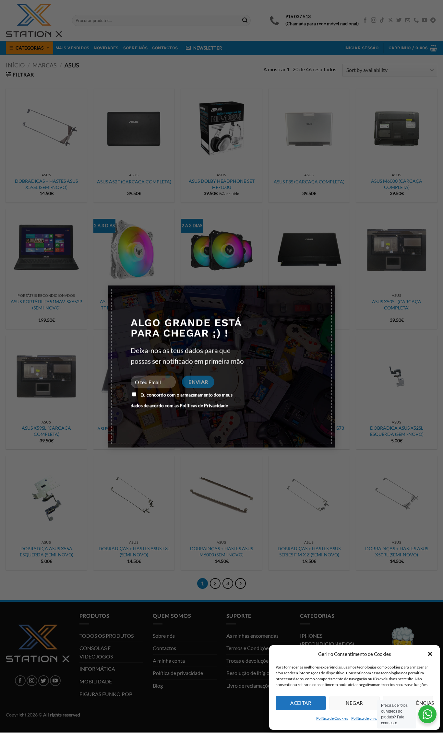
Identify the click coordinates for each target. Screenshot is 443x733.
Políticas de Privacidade (204, 405)
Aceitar (300, 703)
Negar (354, 703)
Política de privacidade (370, 718)
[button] (430, 654)
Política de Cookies (332, 718)
